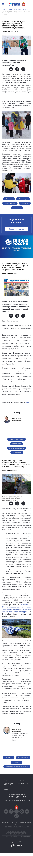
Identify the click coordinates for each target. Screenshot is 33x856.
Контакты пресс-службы (8, 788)
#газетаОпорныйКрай (16, 439)
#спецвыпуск (16, 443)
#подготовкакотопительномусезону (17, 766)
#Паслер (16, 762)
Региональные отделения (8, 784)
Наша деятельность (15, 9)
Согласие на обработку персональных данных (16, 836)
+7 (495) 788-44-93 (16, 796)
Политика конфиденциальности (16, 831)
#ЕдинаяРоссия (23, 757)
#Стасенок (9, 198)
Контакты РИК (22, 783)
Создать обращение (16, 229)
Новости (26, 9)
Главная (4, 9)
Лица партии (22, 780)
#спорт (17, 207)
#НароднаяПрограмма (16, 448)
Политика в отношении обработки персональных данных (16, 834)
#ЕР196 (8, 757)
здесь (27, 402)
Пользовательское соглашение (16, 830)
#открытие (25, 203)
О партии (6, 780)
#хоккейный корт (10, 203)
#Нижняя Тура (23, 198)
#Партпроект (17, 452)
